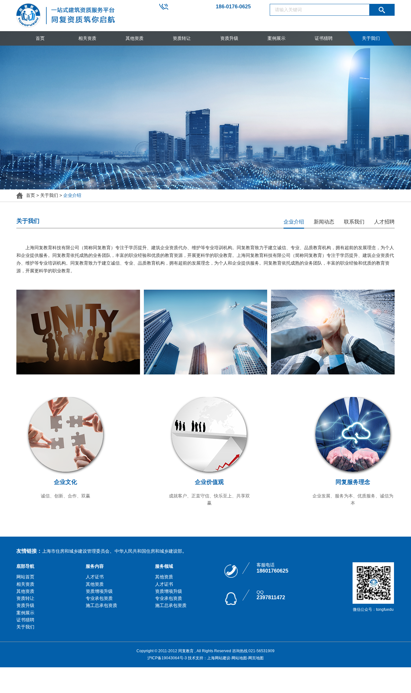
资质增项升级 (99, 591)
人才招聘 (384, 221)
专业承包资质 (99, 598)
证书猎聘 (324, 38)
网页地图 (256, 658)
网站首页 (25, 576)
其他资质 (135, 38)
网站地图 (239, 658)
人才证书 (95, 576)
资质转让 (182, 38)
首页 (40, 38)
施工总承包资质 (101, 605)
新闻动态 (324, 221)
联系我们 (354, 221)
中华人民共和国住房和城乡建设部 (148, 551)
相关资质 (87, 38)
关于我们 (371, 38)
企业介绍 (294, 221)
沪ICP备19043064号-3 (167, 658)
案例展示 (276, 38)
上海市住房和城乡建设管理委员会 (75, 551)
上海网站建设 (218, 658)
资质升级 (229, 38)
